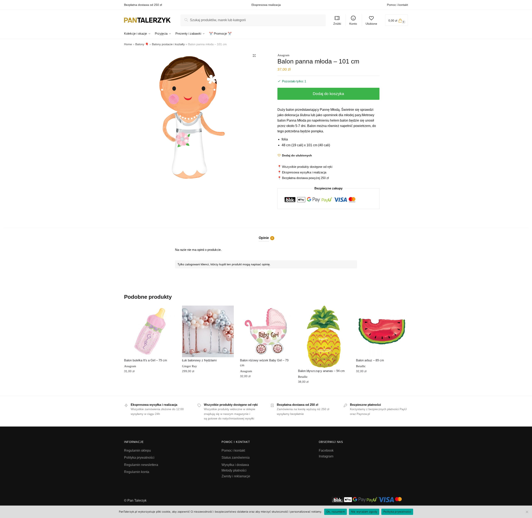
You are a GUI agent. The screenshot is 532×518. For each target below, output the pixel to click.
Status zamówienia (236, 457)
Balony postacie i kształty (168, 44)
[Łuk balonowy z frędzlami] (208, 331)
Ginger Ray (189, 366)
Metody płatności (234, 470)
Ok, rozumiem (335, 511)
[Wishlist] (169, 312)
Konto (353, 23)
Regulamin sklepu (137, 450)
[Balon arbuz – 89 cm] (382, 331)
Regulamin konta (136, 472)
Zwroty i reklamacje (236, 476)
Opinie (264, 238)
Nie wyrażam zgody (364, 511)
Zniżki (337, 23)
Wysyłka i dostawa (235, 465)
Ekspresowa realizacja (266, 4)
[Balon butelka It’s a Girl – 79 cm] (150, 331)
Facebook (326, 450)
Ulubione (371, 23)
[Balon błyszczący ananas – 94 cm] (324, 337)
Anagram (283, 55)
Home (128, 44)
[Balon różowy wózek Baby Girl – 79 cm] (266, 331)
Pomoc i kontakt (397, 4)
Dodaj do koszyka (328, 93)
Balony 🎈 (142, 44)
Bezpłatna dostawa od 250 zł (143, 4)
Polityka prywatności (139, 457)
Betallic (303, 376)
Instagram (326, 456)
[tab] (266, 234)
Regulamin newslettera (141, 465)
